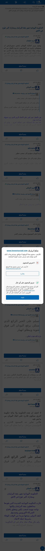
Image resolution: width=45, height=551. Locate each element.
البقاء (22, 297)
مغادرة (23, 274)
